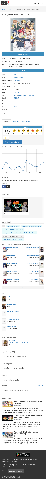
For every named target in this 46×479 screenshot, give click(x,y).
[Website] (4, 113)
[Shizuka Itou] (41, 281)
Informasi (6, 122)
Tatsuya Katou (11, 304)
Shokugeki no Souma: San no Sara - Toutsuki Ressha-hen (19, 233)
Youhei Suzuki (11, 326)
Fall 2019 (17, 80)
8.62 (15, 107)
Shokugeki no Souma (13, 226)
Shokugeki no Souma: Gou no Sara (13, 239)
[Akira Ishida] (41, 273)
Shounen (25, 95)
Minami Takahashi (33, 263)
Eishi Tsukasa (12, 271)
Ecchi (15, 95)
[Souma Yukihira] (4, 249)
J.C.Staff (16, 98)
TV (15, 74)
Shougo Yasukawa (13, 319)
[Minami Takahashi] (41, 265)
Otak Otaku (18, 405)
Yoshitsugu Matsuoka (32, 247)
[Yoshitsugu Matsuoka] (41, 249)
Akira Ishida (35, 271)
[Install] (23, 454)
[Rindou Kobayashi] (4, 281)
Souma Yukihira (12, 247)
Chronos (12, 340)
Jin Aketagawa (11, 297)
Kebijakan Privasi (7, 467)
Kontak (4, 465)
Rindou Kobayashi (13, 279)
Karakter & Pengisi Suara (21, 122)
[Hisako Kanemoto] (41, 257)
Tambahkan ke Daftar (12, 142)
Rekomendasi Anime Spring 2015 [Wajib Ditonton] (26, 433)
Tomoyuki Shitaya (13, 312)
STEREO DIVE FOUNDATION (18, 342)
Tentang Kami (13, 465)
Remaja (16, 92)
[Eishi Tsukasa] (4, 273)
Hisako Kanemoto (33, 255)
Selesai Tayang (18, 77)
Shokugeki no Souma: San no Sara (13, 229)
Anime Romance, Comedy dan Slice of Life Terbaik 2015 (28, 402)
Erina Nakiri (11, 255)
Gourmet (31, 95)
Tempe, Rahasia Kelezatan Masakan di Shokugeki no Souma (28, 416)
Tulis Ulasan (25, 390)
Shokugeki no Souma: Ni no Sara (31, 226)
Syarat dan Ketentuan (27, 465)
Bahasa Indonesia (16, 471)
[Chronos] (5, 342)
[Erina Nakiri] (4, 257)
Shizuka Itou (35, 279)
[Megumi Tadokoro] (4, 265)
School (20, 95)
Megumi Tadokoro (13, 263)
